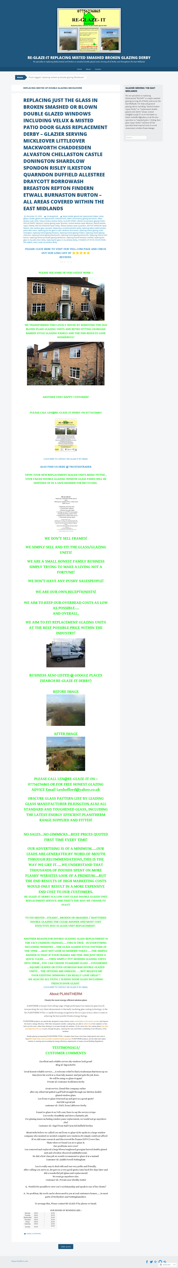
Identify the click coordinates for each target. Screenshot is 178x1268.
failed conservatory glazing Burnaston (82, 218)
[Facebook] (147, 1262)
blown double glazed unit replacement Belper (80, 216)
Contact (98, 69)
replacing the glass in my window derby (62, 240)
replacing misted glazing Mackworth (46, 235)
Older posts (66, 1246)
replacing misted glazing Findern (72, 233)
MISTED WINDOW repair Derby (47, 226)
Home (79, 69)
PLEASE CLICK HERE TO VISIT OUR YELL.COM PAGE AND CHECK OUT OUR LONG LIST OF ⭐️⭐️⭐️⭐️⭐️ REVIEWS (65, 253)
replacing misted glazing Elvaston (46, 233)
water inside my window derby (45, 242)
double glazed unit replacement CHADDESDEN (47, 218)
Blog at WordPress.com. (20, 1261)
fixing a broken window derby (50, 221)
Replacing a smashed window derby (67, 228)
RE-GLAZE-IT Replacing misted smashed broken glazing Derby (89, 57)
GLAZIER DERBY (69, 221)
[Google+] (156, 1262)
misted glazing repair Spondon (56, 223)
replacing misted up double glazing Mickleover (48, 237)
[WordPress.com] (164, 1262)
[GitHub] (160, 1262)
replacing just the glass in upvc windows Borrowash (58, 230)
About (88, 69)
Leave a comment (33, 1233)
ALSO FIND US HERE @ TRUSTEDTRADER (65, 466)
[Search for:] (136, 137)
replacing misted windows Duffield (79, 237)
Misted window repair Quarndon (73, 226)
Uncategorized (52, 216)
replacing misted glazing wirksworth (75, 235)
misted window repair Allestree (81, 223)
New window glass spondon (41, 228)
